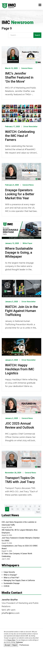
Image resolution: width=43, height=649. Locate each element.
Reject (14, 645)
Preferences (24, 645)
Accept (7, 645)
